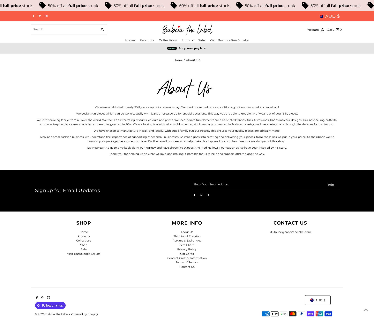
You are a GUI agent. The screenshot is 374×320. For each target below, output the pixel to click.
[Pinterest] (39, 16)
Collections (168, 40)
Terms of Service (187, 262)
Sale (201, 40)
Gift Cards (187, 254)
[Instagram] (46, 16)
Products (147, 40)
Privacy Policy (187, 249)
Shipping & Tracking (187, 236)
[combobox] (64, 29)
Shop (186, 40)
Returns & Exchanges (187, 240)
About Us (187, 232)
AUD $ (332, 16)
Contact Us (187, 267)
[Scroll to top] (365, 309)
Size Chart (187, 245)
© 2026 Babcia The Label (52, 314)
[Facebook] (33, 16)
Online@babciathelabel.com (292, 232)
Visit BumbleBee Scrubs (229, 40)
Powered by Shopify (84, 314)
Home (130, 40)
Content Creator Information (187, 258)
